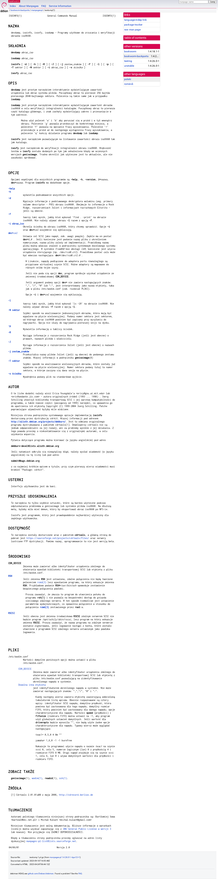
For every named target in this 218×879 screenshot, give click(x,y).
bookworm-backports (20, 10)
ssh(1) (63, 778)
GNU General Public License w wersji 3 (87, 829)
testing (128, 60)
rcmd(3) (41, 582)
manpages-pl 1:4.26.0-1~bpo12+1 (65, 857)
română (128, 83)
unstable (129, 65)
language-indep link (135, 19)
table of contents (135, 37)
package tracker (133, 24)
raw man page (132, 29)
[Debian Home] (4, 6)
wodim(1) (37, 778)
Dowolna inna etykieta (32, 684)
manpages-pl (37, 10)
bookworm (130, 51)
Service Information (60, 5)
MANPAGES (14, 1)
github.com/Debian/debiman (41, 873)
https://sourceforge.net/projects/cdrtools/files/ (57, 538)
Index (13, 5)
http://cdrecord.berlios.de (76, 794)
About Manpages (28, 5)
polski (127, 79)
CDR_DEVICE (24, 668)
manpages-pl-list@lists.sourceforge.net (51, 841)
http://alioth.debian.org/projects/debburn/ (38, 421)
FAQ (43, 5)
